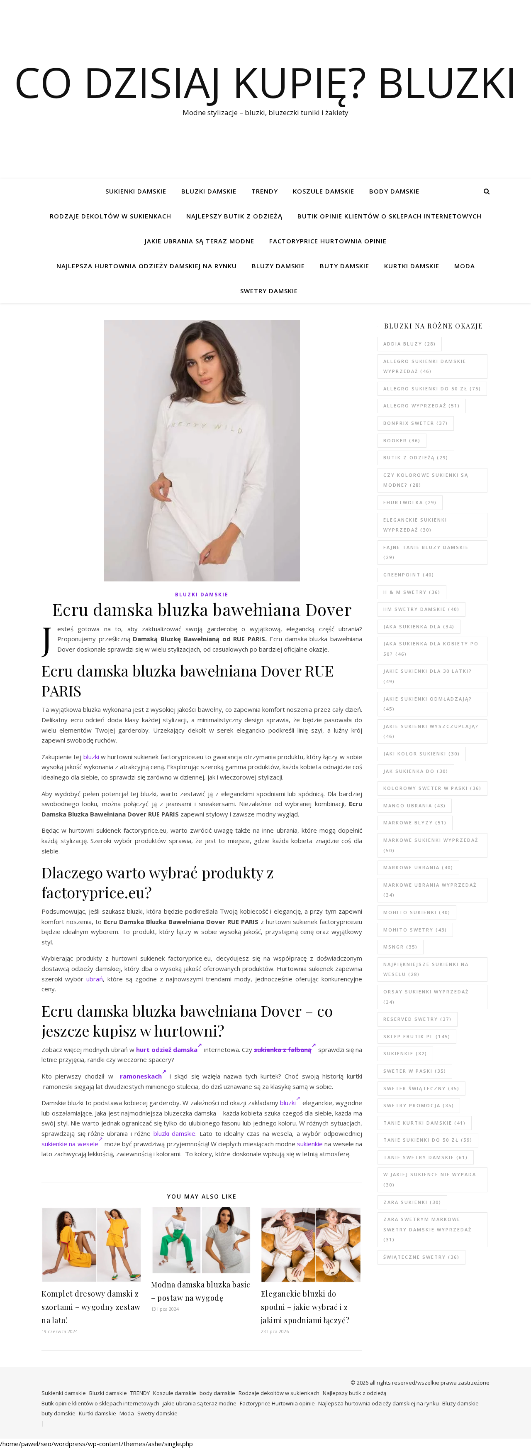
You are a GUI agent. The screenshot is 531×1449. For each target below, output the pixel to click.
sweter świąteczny (421, 1088)
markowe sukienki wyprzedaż (430, 845)
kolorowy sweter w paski (432, 788)
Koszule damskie (323, 191)
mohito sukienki (417, 912)
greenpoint (408, 574)
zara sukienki (412, 1202)
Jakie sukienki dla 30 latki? (427, 676)
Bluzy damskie (278, 266)
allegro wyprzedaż (421, 405)
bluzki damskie (174, 1133)
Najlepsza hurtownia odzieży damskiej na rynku (146, 266)
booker (402, 440)
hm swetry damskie (421, 609)
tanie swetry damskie (425, 1157)
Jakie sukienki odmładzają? (427, 704)
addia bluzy (409, 344)
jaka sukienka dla (419, 626)
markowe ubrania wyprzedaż (430, 890)
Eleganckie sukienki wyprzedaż (415, 525)
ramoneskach (141, 1076)
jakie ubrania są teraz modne (199, 241)
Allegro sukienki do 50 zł (432, 388)
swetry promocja (418, 1105)
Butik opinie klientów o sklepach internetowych (389, 216)
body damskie (394, 191)
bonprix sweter (415, 423)
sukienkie (310, 1144)
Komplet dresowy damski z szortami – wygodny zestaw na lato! (91, 1307)
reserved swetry (417, 1019)
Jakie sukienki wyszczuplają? (431, 731)
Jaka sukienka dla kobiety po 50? (431, 648)
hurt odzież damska (166, 1049)
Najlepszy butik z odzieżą (234, 216)
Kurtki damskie (411, 266)
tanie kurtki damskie (424, 1123)
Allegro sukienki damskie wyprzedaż (424, 366)
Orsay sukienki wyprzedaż (426, 996)
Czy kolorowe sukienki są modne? (425, 480)
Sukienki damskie (135, 191)
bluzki (91, 757)
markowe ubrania (418, 867)
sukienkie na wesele (69, 1144)
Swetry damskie (269, 291)
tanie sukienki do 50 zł (428, 1140)
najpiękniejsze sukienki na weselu (426, 969)
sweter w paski (414, 1071)
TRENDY (264, 191)
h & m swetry (412, 592)
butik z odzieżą (415, 457)
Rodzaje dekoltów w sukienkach (110, 216)
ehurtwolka (410, 502)
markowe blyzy (415, 822)
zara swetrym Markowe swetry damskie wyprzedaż (427, 1229)
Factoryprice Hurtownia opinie (328, 241)
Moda (464, 266)
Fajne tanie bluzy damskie (426, 552)
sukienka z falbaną (283, 1049)
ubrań (94, 979)
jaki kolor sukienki (421, 753)
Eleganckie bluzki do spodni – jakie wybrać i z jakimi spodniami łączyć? (305, 1307)
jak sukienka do (415, 771)
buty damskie (344, 266)
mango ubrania (414, 805)
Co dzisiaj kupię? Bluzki (265, 82)
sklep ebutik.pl (417, 1036)
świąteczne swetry (421, 1257)
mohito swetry (415, 930)
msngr (400, 947)
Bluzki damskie (208, 191)
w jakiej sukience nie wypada (429, 1179)
